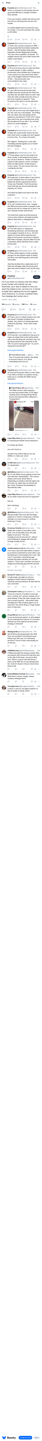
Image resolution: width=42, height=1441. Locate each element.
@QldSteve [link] (12, 472)
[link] (21, 23)
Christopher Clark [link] (15, 591)
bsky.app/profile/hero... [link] (16, 350)
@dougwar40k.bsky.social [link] (27, 615)
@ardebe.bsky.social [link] (29, 548)
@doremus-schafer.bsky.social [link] (29, 528)
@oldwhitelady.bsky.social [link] (27, 650)
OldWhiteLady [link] (13, 650)
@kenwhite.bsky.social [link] (23, 8)
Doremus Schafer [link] (15, 528)
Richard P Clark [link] (14, 575)
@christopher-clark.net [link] (29, 591)
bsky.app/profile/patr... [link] (16, 383)
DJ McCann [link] (12, 463)
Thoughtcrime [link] (13, 686)
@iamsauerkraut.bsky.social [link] (30, 674)
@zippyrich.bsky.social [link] (28, 575)
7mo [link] (34, 8)
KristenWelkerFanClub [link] (16, 674)
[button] (3, 3)
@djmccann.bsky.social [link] (26, 463)
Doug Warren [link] (13, 615)
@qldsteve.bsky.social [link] (25, 472)
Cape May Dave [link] (14, 438)
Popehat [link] (11, 8)
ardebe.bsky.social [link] (15, 548)
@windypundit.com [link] (25, 632)
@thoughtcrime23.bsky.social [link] (27, 686)
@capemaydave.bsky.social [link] (28, 438)
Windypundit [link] (13, 632)
